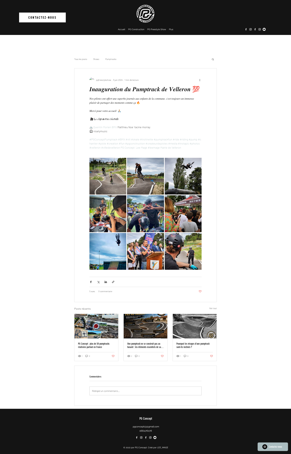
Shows (96, 59)
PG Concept (145, 418)
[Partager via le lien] (113, 281)
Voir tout (213, 308)
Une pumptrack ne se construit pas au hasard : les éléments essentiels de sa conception (144, 345)
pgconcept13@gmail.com (146, 426)
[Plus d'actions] (200, 80)
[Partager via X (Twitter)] (98, 281)
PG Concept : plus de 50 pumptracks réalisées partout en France (93, 345)
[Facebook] (246, 29)
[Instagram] (250, 29)
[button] (212, 59)
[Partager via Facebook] (90, 281)
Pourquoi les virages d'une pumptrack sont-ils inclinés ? (192, 345)
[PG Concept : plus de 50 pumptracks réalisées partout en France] (96, 326)
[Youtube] (264, 29)
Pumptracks (110, 59)
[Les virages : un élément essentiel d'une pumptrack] (195, 326)
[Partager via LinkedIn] (105, 281)
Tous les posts (80, 59)
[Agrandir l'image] (107, 176)
